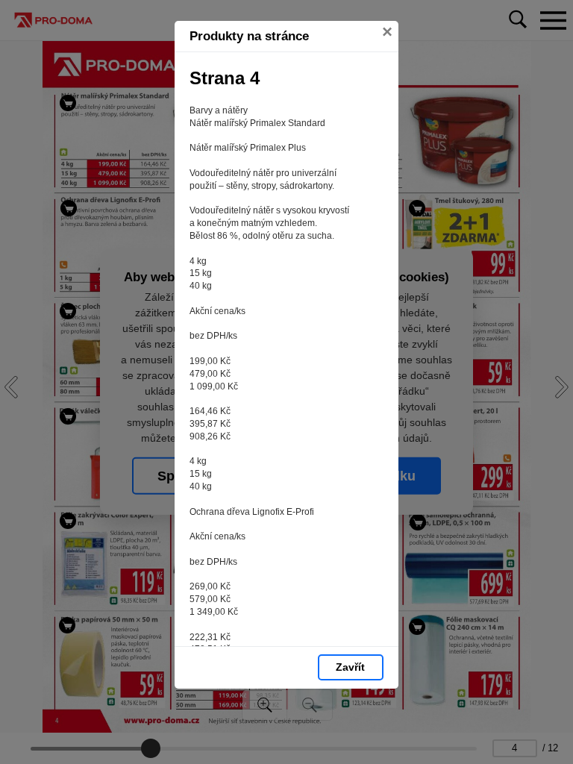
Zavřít (350, 667)
